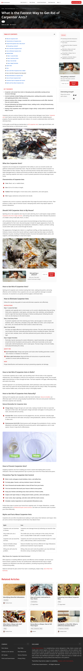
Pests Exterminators (37, 648)
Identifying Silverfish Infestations (69, 38)
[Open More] (60, 2)
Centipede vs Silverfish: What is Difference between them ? (69, 57)
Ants (3, 21)
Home (3, 8)
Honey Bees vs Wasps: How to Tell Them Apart (69, 53)
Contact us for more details (65, 661)
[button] (54, 34)
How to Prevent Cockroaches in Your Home (69, 42)
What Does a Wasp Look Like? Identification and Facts (68, 49)
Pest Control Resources (10, 8)
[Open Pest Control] (26, 2)
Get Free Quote (51, 274)
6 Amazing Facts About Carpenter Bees (69, 46)
